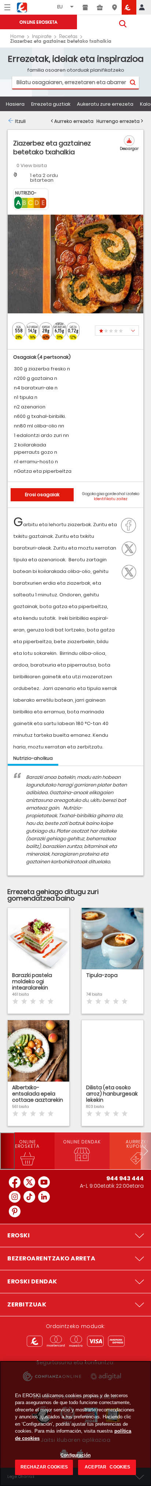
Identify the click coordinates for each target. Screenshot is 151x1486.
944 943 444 (125, 1178)
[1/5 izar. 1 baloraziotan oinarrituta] (117, 330)
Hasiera (15, 104)
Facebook (130, 524)
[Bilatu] (132, 82)
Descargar (129, 148)
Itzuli (20, 121)
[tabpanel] (75, 824)
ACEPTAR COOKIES (107, 1467)
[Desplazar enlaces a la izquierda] (7, 1150)
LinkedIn (131, 571)
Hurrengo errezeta (118, 121)
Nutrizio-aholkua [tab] (33, 758)
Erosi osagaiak (42, 494)
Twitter (131, 548)
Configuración (75, 1455)
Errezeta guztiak (50, 104)
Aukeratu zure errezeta (105, 104)
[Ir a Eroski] (129, 7)
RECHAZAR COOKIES (44, 1467)
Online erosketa (38, 21)
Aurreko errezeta (73, 121)
